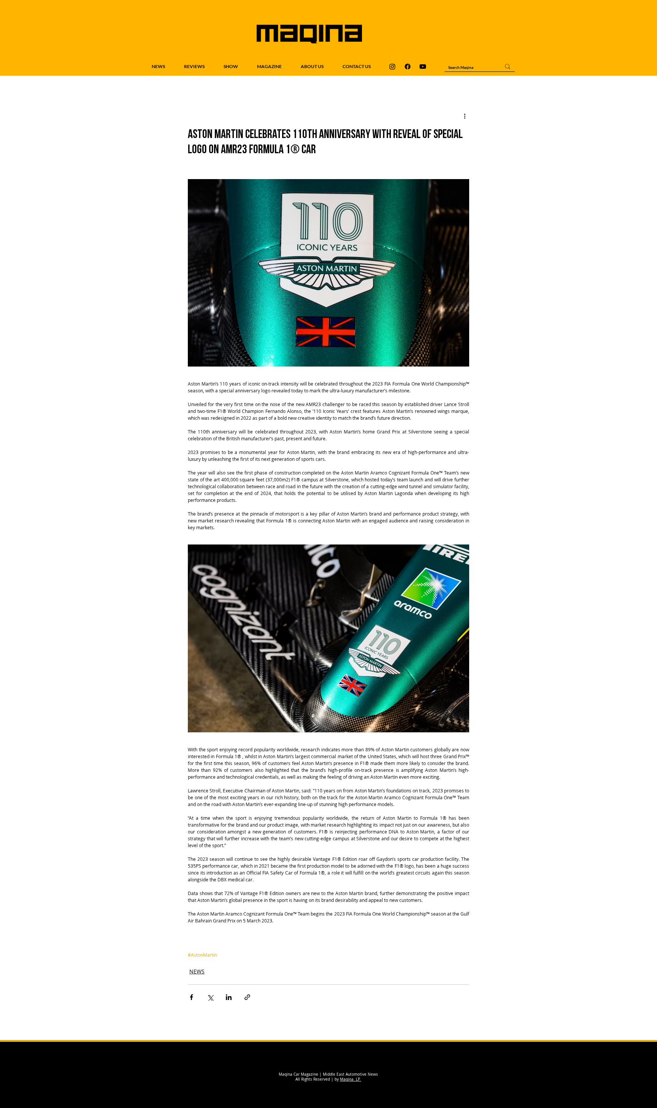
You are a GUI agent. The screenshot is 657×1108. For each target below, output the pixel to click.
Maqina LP (350, 1079)
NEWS (197, 971)
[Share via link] (247, 997)
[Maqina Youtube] (423, 66)
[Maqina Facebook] (407, 66)
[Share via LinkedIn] (228, 997)
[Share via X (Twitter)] (210, 997)
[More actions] (464, 116)
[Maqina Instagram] (392, 66)
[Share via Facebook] (191, 997)
